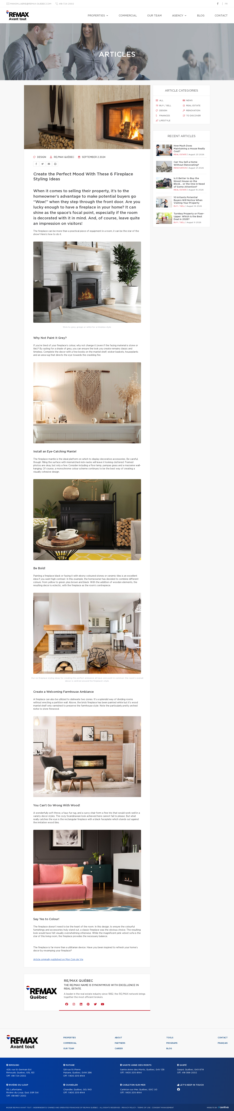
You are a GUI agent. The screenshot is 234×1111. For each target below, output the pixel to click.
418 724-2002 (18, 1076)
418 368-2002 (189, 1073)
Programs (171, 1043)
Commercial (128, 15)
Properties (96, 15)
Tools (169, 1038)
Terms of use (143, 1107)
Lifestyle (164, 121)
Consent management (163, 1107)
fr (226, 4)
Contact (221, 15)
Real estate (193, 106)
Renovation (193, 111)
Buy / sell (165, 106)
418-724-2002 (66, 4)
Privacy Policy (129, 1107)
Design (41, 157)
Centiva (223, 1107)
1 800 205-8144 (76, 1076)
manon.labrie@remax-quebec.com (30, 4)
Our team (154, 15)
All (161, 101)
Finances (164, 116)
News (189, 101)
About (118, 1038)
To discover (193, 116)
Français (223, 1043)
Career (119, 1048)
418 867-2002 (18, 1096)
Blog (200, 15)
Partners (120, 1043)
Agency (177, 15)
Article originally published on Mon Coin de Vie (58, 959)
